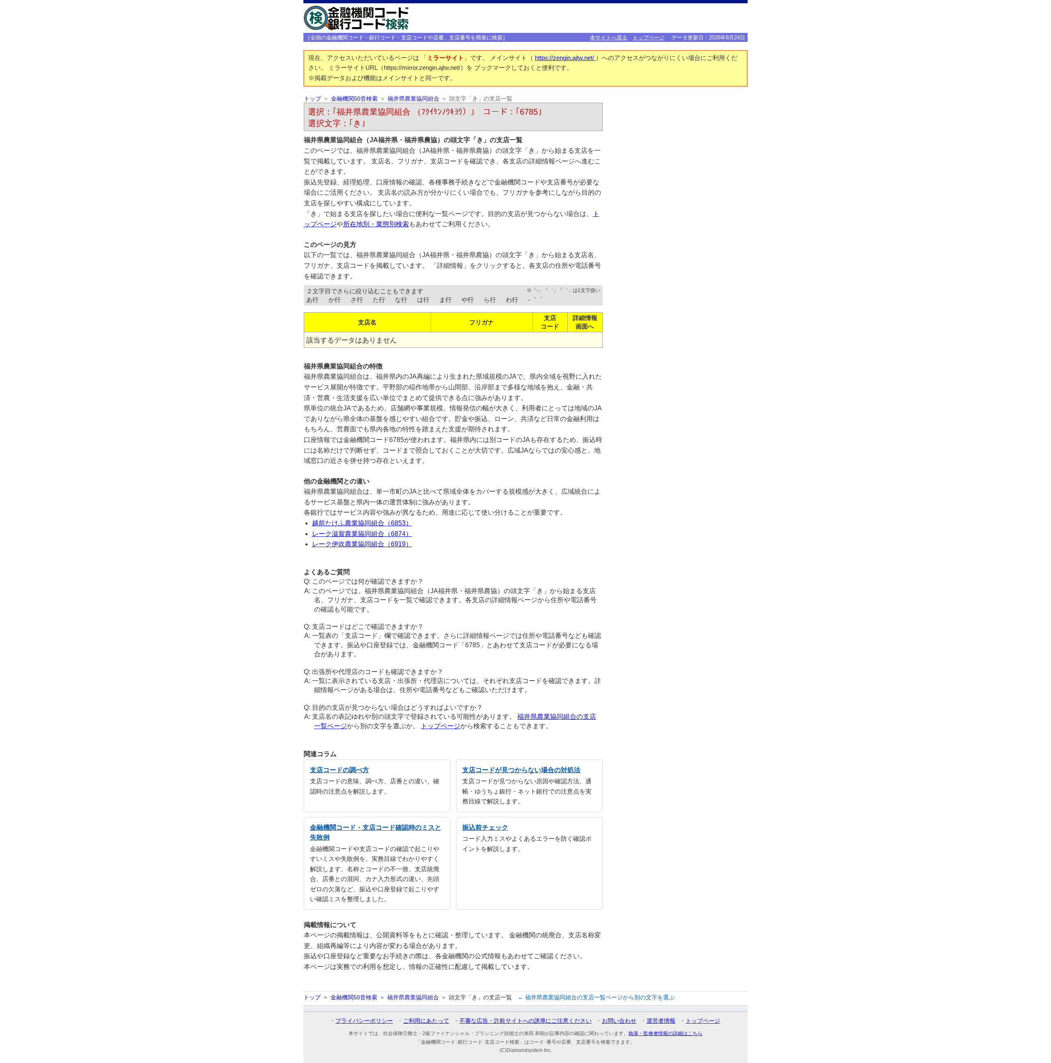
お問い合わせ (619, 1020)
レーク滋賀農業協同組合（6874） (362, 533)
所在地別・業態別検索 (376, 224)
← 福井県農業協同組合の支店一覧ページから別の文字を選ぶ (596, 997)
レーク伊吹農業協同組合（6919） (362, 544)
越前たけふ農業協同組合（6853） (362, 523)
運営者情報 (661, 1020)
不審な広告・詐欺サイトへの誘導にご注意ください (525, 1020)
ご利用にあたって (426, 1020)
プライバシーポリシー (364, 1020)
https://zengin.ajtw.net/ (565, 58)
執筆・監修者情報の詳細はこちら (665, 1033)
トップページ (649, 38)
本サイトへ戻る (608, 38)
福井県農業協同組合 (413, 99)
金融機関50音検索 (354, 99)
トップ (312, 99)
